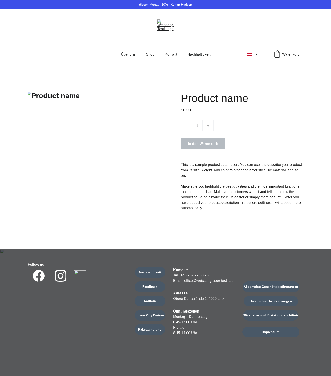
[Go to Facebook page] (39, 276)
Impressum (270, 332)
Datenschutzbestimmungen (271, 301)
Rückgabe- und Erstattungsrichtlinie (270, 315)
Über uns (128, 54)
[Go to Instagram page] (60, 276)
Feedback (149, 286)
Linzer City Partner (150, 315)
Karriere (150, 301)
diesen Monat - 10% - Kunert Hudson (165, 4)
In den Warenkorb (203, 144)
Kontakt (171, 54)
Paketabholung (150, 329)
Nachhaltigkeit (198, 54)
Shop (150, 54)
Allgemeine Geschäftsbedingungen (271, 286)
